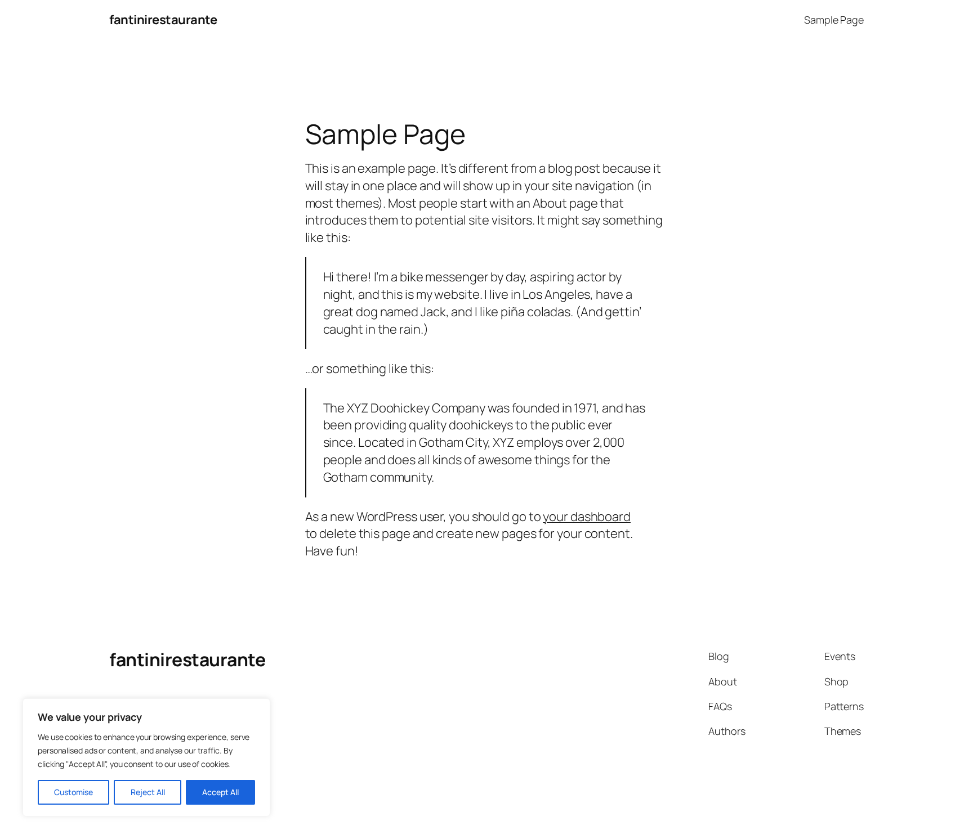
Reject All (148, 792)
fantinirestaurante (163, 19)
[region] (146, 757)
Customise (73, 792)
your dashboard (587, 516)
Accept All (220, 792)
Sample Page (834, 19)
